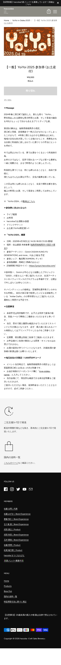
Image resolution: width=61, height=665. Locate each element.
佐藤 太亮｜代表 (11, 509)
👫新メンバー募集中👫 (14, 561)
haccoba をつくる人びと (14, 555)
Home (6, 20)
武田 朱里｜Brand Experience (16, 535)
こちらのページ (11, 463)
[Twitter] (18, 489)
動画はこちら (29, 201)
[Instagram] (12, 489)
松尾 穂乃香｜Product (13, 550)
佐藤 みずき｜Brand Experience (17, 514)
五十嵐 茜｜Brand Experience (16, 524)
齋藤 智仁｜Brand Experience (16, 519)
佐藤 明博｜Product (12, 545)
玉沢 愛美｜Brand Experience (16, 540)
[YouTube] (24, 489)
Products (8, 586)
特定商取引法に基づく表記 (15, 602)
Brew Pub (8, 591)
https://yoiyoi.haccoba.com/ (42, 265)
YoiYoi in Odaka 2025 (21, 20)
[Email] (31, 489)
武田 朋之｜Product (12, 529)
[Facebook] (6, 489)
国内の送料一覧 (10, 596)
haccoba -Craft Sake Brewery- (32, 638)
